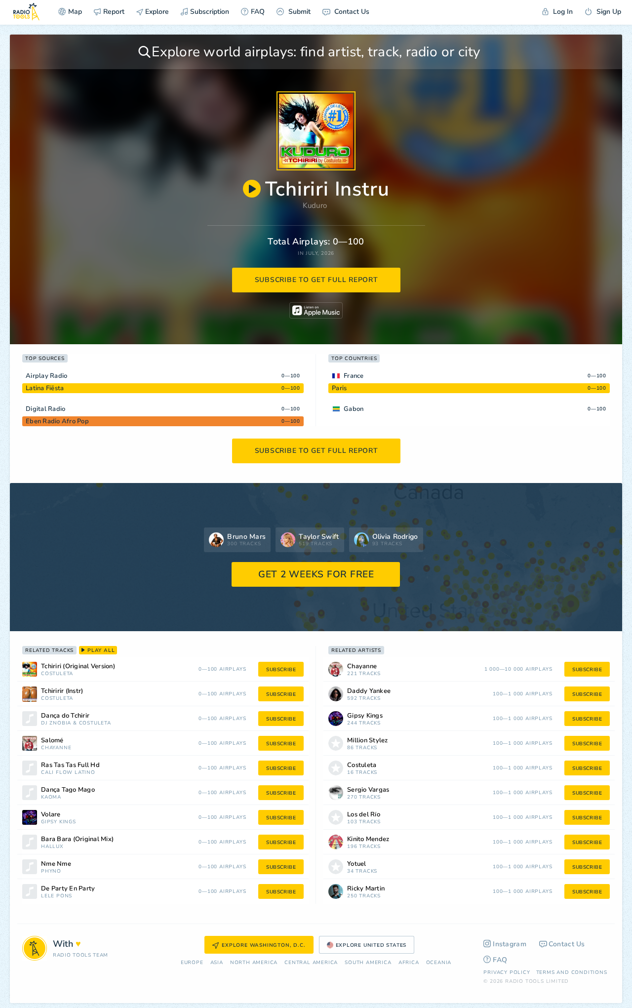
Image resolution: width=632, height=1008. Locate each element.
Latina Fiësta (45, 388)
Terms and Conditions (571, 972)
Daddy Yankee (369, 691)
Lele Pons (56, 896)
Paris (339, 388)
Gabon (353, 408)
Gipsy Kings (58, 822)
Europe (192, 963)
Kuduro (315, 205)
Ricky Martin (366, 888)
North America (253, 963)
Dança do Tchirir (65, 716)
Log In (562, 11)
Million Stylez (367, 740)
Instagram (509, 944)
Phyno (51, 871)
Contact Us (350, 11)
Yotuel (356, 864)
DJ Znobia (56, 723)
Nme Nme (56, 864)
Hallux (52, 846)
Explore (156, 11)
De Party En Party (68, 888)
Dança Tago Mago (68, 790)
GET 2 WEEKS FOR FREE (316, 574)
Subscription (209, 11)
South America (368, 963)
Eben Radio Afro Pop (57, 421)
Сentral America (311, 963)
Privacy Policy (506, 972)
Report (113, 11)
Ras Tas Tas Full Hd (70, 765)
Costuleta (57, 674)
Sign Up (607, 11)
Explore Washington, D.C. (263, 945)
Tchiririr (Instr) (62, 691)
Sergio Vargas (368, 790)
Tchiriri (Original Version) (78, 666)
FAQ (258, 11)
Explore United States (371, 945)
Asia (216, 963)
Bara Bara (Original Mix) (77, 839)
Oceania (439, 963)
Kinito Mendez (368, 839)
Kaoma (51, 797)
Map (75, 11)
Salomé (52, 740)
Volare (51, 814)
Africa (408, 963)
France (354, 375)
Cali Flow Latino (68, 772)
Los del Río (363, 814)
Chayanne (56, 748)
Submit (298, 11)
